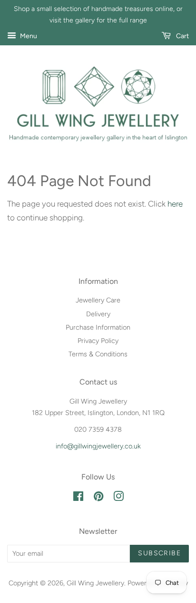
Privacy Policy (98, 340)
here (175, 203)
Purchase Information (98, 327)
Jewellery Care (98, 300)
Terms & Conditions (98, 354)
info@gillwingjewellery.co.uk (98, 446)
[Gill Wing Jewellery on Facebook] (78, 498)
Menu (28, 36)
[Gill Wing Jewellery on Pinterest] (98, 498)
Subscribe (159, 553)
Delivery (98, 314)
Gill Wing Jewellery (95, 583)
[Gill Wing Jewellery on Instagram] (118, 498)
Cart (182, 36)
